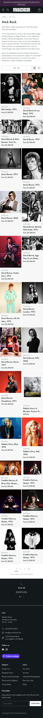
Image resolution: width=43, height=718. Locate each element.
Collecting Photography (31, 676)
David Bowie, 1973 (31, 139)
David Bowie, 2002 (9, 218)
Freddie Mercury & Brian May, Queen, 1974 (9, 483)
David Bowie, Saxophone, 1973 (8, 399)
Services (26, 673)
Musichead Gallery (20, 713)
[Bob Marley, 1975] (10, 88)
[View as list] (39, 68)
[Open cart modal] (39, 9)
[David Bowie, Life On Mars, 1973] (10, 297)
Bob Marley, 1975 (9, 109)
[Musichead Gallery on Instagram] (6, 650)
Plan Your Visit (28, 680)
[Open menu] (3, 9)
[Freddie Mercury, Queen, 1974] (10, 501)
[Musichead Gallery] (21, 10)
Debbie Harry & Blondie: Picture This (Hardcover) (32, 411)
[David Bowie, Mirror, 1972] (10, 342)
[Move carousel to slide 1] (19, 596)
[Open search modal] (7, 9)
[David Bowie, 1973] (10, 158)
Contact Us (6, 669)
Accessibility (6, 684)
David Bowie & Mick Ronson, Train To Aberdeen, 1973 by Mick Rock (10, 143)
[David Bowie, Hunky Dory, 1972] (10, 252)
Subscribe (35, 703)
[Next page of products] (29, 569)
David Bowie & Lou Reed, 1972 (31, 112)
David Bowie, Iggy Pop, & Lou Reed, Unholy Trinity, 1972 (31, 258)
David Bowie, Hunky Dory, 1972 (10, 274)
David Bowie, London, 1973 (29, 310)
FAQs (25, 684)
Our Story (26, 669)
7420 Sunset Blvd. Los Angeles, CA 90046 (14, 637)
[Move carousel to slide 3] (23, 596)
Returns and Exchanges (10, 676)
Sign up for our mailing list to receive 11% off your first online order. (21, 3)
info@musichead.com (13, 632)
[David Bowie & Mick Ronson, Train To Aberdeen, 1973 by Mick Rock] (10, 127)
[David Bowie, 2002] (10, 202)
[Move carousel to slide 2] (21, 596)
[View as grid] (34, 68)
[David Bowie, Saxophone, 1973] (10, 382)
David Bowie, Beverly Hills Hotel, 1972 (32, 228)
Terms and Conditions (10, 680)
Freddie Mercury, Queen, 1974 (30, 481)
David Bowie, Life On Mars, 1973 (10, 320)
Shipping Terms (7, 673)
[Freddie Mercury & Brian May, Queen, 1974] (10, 468)
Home (4, 17)
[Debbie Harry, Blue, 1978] (10, 428)
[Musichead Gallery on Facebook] (3, 650)
